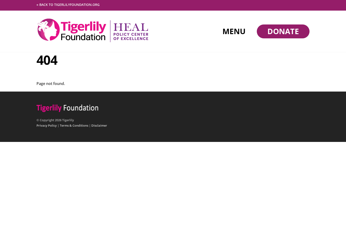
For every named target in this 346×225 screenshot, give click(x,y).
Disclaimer (99, 125)
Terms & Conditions (74, 125)
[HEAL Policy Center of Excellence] (92, 41)
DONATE (283, 31)
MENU (233, 31)
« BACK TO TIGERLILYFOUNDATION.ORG (68, 4)
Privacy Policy (46, 125)
